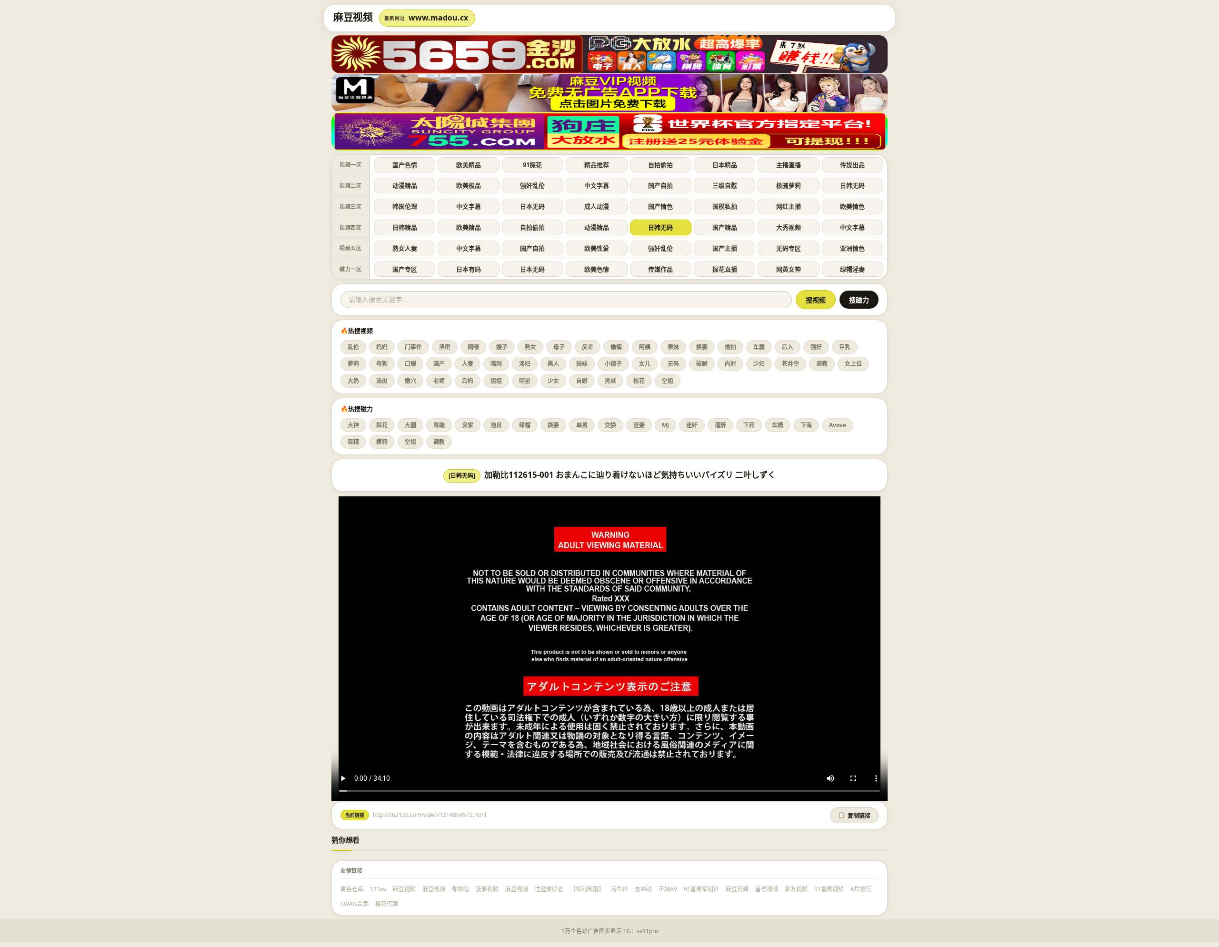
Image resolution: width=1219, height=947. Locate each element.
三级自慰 (724, 185)
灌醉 (720, 425)
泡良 (496, 425)
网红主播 (788, 206)
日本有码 (468, 269)
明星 (524, 381)
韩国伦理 (404, 206)
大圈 (410, 425)
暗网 (496, 364)
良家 (467, 425)
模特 (382, 442)
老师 (439, 381)
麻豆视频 (404, 889)
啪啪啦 (460, 889)
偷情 (616, 347)
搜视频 (816, 300)
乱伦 (353, 347)
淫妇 (524, 364)
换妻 (702, 347)
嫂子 (502, 347)
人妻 (467, 364)
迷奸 (692, 425)
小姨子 (613, 364)
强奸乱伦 (532, 185)
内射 (730, 364)
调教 (822, 364)
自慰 (582, 381)
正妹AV (668, 889)
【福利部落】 (587, 889)
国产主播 (724, 248)
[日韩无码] (462, 476)
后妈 (467, 381)
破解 (702, 364)
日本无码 (532, 206)
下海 (806, 425)
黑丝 (610, 381)
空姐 (667, 381)
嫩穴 (410, 381)
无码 (673, 364)
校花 (639, 381)
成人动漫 (596, 206)
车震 (759, 347)
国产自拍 (660, 185)
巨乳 (844, 347)
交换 (610, 425)
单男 (582, 425)
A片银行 (860, 889)
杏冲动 (643, 889)
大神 (353, 425)
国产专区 (404, 269)
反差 (587, 347)
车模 (777, 425)
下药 (749, 425)
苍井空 (790, 364)
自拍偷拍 (660, 165)
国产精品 (724, 227)
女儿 (644, 364)
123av (378, 889)
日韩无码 (852, 185)
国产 (439, 364)
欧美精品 (468, 165)
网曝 (473, 347)
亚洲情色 (852, 248)
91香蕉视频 (829, 889)
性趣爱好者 (549, 889)
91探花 (532, 165)
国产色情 (404, 165)
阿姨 (644, 347)
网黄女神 (788, 269)
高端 (439, 425)
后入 (787, 347)
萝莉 (353, 364)
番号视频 (766, 889)
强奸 (816, 347)
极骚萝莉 (788, 185)
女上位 (853, 364)
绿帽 (524, 425)
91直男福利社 (701, 889)
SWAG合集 (354, 904)
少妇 (759, 364)
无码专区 (788, 248)
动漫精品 (404, 185)
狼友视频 (796, 889)
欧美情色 (852, 206)
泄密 (444, 347)
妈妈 (382, 347)
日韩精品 (404, 227)
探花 (382, 425)
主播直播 (788, 165)
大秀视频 (788, 227)
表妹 (673, 347)
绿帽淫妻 (852, 269)
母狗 (382, 364)
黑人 (553, 364)
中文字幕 (596, 185)
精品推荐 (596, 165)
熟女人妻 (404, 248)
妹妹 (582, 364)
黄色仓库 (351, 889)
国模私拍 (724, 206)
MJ (665, 425)
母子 (559, 347)
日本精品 (724, 165)
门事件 (413, 347)
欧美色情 (596, 269)
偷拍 (730, 347)
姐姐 (496, 381)
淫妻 (639, 425)
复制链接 (854, 815)
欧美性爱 (596, 248)
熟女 (530, 347)
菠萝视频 (487, 889)
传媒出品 (852, 165)
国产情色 (660, 206)
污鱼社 (619, 889)
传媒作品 (660, 269)
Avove (837, 425)
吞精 (353, 442)
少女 (553, 381)
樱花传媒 (386, 904)
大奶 (353, 381)
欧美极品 (468, 185)
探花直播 (724, 269)
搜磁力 (859, 300)
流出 (382, 381)
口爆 (410, 364)
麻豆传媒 (737, 889)
